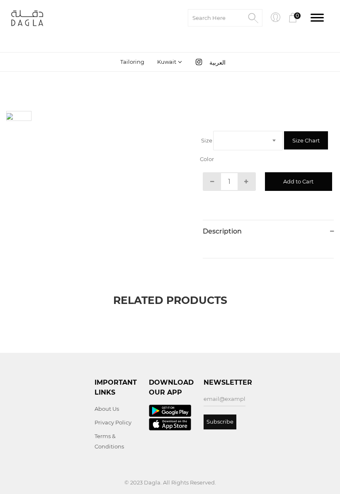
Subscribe (219, 421)
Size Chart (306, 140)
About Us (107, 408)
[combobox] (169, 62)
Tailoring (132, 61)
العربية (217, 62)
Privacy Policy (113, 422)
